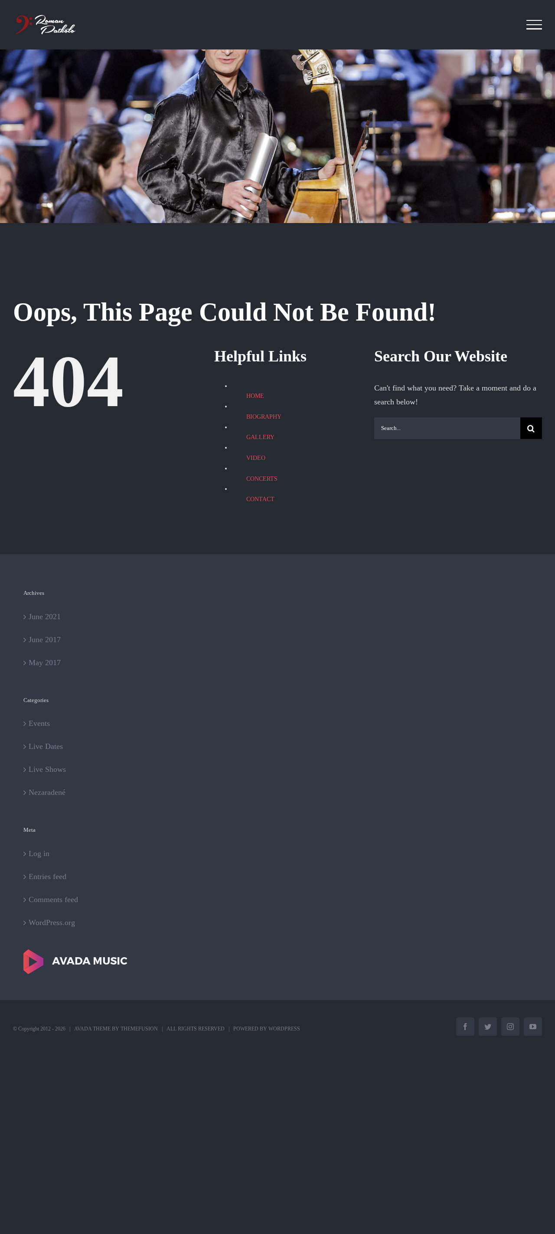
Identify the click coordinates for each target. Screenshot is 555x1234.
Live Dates (46, 746)
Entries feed (47, 876)
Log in (39, 853)
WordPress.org (52, 922)
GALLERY (260, 437)
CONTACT (260, 499)
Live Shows (47, 769)
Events (39, 723)
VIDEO (255, 458)
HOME (255, 396)
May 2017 (45, 662)
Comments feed (53, 899)
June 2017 (45, 639)
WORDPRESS (284, 1029)
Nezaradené (47, 792)
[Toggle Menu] (534, 25)
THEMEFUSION (139, 1029)
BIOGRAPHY (263, 417)
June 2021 (45, 616)
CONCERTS (262, 479)
